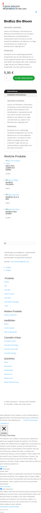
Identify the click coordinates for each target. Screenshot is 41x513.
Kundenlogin (8, 370)
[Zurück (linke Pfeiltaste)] (1, 512)
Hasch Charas (9, 294)
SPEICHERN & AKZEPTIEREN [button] (9, 507)
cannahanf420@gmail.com (19, 262)
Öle (5, 286)
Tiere (6, 306)
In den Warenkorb (24, 78)
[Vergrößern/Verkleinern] (1, 509)
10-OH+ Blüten (9, 328)
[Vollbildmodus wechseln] (3, 509)
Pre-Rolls (7, 298)
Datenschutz (8, 378)
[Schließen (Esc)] (7, 509)
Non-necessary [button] (5, 486)
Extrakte (7, 290)
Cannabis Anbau (12, 337)
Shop (6, 362)
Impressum (8, 374)
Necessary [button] (3, 466)
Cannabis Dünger (10, 353)
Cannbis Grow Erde (11, 349)
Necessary (6, 469)
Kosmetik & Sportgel (11, 302)
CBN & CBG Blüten (10, 332)
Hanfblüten (9, 320)
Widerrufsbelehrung (11, 382)
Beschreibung (12, 91)
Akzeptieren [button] (5, 423)
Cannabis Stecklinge (11, 345)
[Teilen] (5, 509)
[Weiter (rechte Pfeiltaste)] (3, 512)
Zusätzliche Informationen (16, 95)
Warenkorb (8, 366)
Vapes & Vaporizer (10, 315)
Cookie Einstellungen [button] (30, 420)
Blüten (6, 282)
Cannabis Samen (10, 341)
